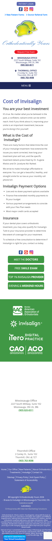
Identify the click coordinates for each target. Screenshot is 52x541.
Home (4, 469)
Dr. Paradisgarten (28, 515)
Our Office (12, 469)
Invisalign (26, 472)
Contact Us (37, 472)
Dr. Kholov (15, 515)
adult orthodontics (36, 520)
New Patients (25, 469)
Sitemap (11, 477)
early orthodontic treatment (27, 518)
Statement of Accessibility (26, 480)
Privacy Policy (22, 477)
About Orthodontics (42, 469)
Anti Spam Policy (37, 477)
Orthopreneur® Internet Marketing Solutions (26, 508)
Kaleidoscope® (26, 503)
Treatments (15, 472)
